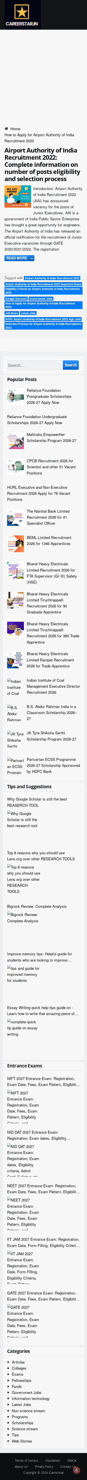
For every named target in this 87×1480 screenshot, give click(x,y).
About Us (21, 1466)
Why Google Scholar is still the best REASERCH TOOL (37, 802)
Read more (19, 258)
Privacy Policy (44, 1466)
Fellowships (21, 1380)
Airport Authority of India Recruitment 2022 (52, 278)
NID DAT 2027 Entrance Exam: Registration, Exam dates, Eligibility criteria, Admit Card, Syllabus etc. (36, 1135)
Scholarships (22, 1422)
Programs (20, 1416)
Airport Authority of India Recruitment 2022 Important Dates (43, 284)
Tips (15, 1434)
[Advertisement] (43, 75)
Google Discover (16, 299)
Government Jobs (40, 299)
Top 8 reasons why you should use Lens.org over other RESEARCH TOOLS (41, 855)
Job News (11, 313)
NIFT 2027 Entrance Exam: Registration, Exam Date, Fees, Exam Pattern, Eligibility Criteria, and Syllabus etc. (42, 1081)
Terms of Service (26, 1460)
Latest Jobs (28, 313)
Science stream (25, 1428)
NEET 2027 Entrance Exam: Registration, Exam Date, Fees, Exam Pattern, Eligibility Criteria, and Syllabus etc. (42, 1189)
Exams (17, 1374)
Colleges (19, 1368)
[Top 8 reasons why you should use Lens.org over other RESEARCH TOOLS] (24, 880)
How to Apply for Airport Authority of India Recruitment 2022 (40, 305)
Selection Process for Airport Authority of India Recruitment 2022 (43, 326)
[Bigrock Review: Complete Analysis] (24, 928)
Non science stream (28, 1410)
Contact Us (68, 1466)
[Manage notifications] (76, 1470)
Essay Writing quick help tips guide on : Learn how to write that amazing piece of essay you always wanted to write (41, 1010)
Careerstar (56, 1472)
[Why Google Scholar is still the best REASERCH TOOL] (24, 827)
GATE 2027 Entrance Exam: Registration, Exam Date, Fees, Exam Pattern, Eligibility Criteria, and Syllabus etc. (42, 1296)
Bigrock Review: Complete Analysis (37, 906)
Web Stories (22, 1441)
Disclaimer (53, 1460)
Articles (18, 1362)
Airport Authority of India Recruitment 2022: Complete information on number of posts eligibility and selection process (42, 164)
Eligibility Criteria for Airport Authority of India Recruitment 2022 (42, 291)
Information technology (31, 1398)
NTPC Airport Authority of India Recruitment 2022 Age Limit (43, 319)
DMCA (71, 1460)
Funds (17, 1386)
